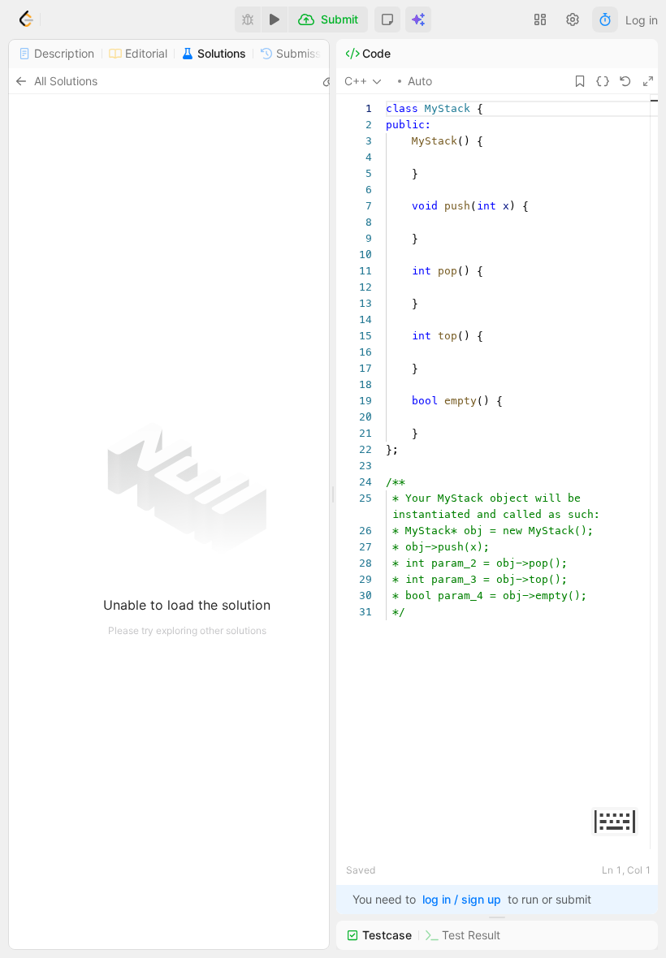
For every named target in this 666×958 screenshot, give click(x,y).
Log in (641, 20)
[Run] (275, 19)
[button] (387, 19)
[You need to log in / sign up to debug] (248, 19)
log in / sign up (461, 899)
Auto (420, 81)
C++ (355, 81)
